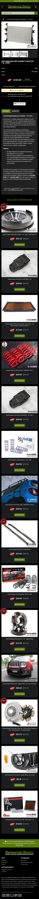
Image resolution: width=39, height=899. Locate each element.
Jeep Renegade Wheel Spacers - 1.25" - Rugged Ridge (19, 639)
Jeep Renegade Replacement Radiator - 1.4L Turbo (20, 19)
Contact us (4, 96)
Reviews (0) (15, 111)
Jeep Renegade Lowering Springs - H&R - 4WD (19, 460)
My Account (4, 862)
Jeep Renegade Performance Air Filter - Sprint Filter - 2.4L (19, 819)
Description (6, 111)
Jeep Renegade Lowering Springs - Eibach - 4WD (19, 594)
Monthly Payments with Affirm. (26, 1)
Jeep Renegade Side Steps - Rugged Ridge (19, 549)
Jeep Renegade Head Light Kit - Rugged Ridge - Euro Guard (19, 775)
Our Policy (3, 871)
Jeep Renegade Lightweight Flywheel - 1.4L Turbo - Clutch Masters (19, 234)
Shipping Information (6, 869)
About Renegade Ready (27, 862)
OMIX (36, 68)
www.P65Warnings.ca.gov (15, 190)
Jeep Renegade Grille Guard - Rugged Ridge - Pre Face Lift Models (19, 683)
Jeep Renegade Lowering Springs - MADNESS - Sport (19, 370)
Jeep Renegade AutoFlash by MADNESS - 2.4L (19, 279)
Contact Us (23, 860)
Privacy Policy (24, 864)
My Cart (3, 864)
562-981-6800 (15, 177)
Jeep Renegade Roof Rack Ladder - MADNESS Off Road (19, 504)
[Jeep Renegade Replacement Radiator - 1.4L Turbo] (19, 35)
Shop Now (3, 860)
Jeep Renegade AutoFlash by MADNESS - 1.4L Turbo (19, 415)
